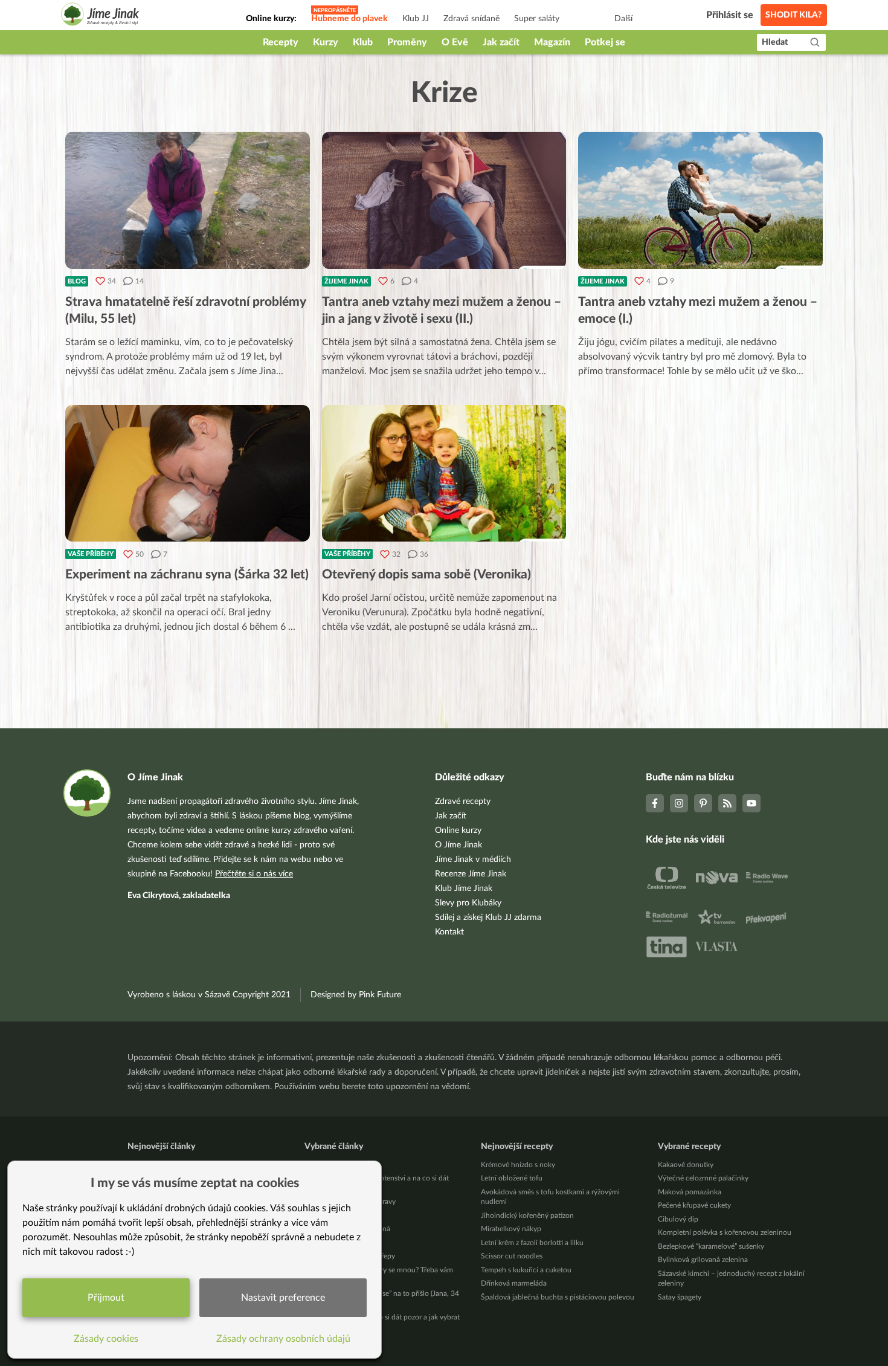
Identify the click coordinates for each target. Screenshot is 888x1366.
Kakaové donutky (685, 1164)
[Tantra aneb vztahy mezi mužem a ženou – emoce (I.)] (700, 200)
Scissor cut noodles (511, 1256)
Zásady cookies (106, 1339)
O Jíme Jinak (458, 845)
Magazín (552, 42)
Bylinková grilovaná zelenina (703, 1259)
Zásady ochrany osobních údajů (283, 1339)
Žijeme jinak (346, 281)
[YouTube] (751, 803)
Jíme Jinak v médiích (473, 859)
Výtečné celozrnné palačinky (703, 1178)
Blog (77, 281)
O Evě (455, 42)
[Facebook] (655, 803)
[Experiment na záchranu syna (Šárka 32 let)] (187, 473)
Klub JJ (415, 19)
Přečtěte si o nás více (254, 874)
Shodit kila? (793, 15)
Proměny (407, 42)
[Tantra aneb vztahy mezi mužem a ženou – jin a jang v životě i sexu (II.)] (444, 200)
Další (623, 19)
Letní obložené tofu (511, 1178)
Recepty (280, 42)
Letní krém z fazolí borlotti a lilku (532, 1242)
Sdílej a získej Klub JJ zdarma (488, 917)
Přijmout (106, 1298)
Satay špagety (679, 1297)
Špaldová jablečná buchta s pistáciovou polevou (557, 1297)
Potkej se (605, 42)
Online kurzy (458, 830)
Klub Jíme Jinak (463, 888)
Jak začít (501, 42)
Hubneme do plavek (349, 19)
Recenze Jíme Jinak (470, 874)
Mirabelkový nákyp (511, 1228)
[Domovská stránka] (100, 16)
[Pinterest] (703, 803)
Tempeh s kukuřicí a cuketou (526, 1270)
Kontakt (449, 932)
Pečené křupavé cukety (694, 1205)
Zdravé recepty (463, 801)
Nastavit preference (283, 1298)
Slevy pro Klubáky (468, 903)
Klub (363, 42)
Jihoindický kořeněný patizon (527, 1215)
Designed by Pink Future (355, 995)
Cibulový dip (678, 1219)
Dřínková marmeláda (514, 1283)
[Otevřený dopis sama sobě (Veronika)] (444, 473)
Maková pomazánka (689, 1192)
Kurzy (325, 42)
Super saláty (536, 19)
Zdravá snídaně (471, 19)
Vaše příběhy (91, 554)
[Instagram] (679, 803)
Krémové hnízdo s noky (518, 1164)
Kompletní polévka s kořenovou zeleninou (724, 1232)
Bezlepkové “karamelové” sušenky (711, 1246)
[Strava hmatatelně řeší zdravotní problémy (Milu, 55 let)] (187, 200)
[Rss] (727, 803)
